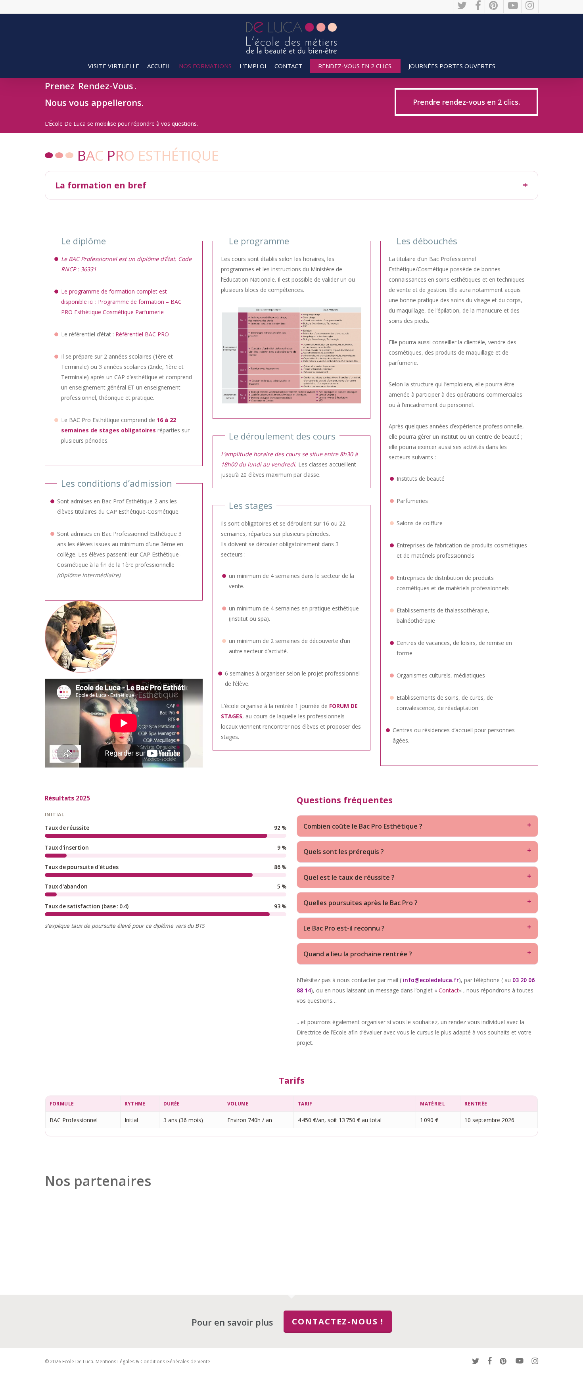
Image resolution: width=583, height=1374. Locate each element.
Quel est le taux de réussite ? (349, 877)
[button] (466, 102)
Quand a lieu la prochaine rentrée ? (357, 954)
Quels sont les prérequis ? (343, 851)
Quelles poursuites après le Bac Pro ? (360, 902)
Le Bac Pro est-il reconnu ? (344, 928)
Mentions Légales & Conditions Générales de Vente (153, 1361)
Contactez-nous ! (338, 1321)
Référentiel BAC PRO (142, 334)
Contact (449, 990)
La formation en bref (100, 185)
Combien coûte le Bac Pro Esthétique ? (362, 826)
